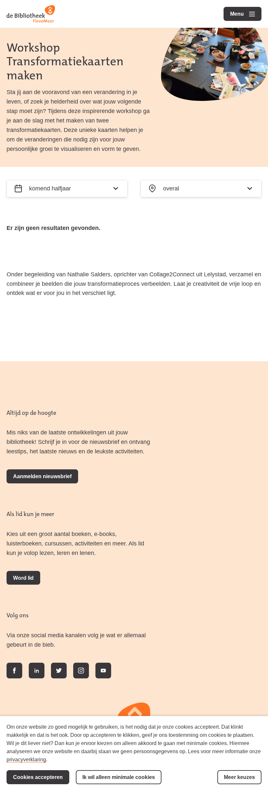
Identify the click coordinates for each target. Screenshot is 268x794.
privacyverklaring (26, 759)
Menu (245, 14)
